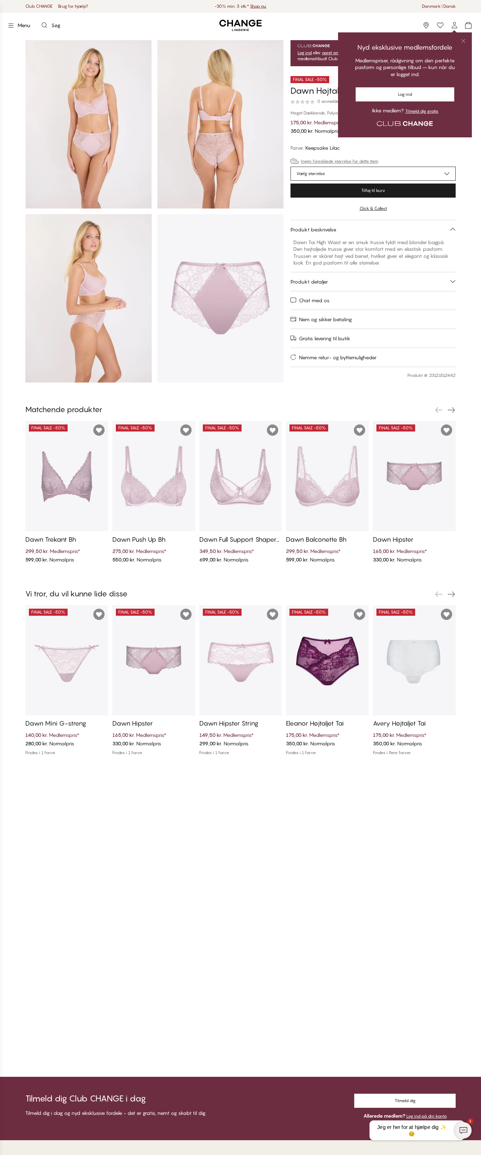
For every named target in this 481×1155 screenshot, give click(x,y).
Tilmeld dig (405, 1100)
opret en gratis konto (342, 52)
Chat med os (314, 300)
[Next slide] (451, 410)
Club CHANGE (38, 6)
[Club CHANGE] (454, 25)
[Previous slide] (439, 410)
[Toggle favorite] (449, 79)
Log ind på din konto (426, 1116)
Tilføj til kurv (373, 190)
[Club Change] (440, 25)
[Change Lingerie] (240, 25)
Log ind (305, 52)
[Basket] (468, 25)
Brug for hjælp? (73, 6)
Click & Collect (373, 208)
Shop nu (258, 6)
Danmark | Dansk (439, 6)
